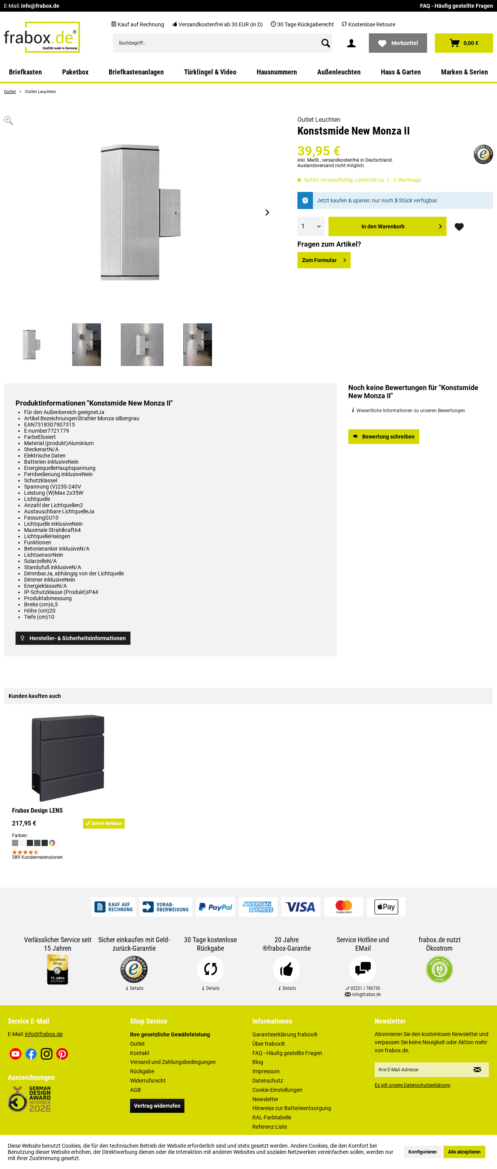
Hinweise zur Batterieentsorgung (291, 1108)
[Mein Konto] (351, 43)
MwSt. (313, 160)
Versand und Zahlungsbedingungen (173, 1062)
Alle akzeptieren (464, 1152)
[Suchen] (326, 43)
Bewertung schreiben (388, 436)
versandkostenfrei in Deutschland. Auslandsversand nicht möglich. (345, 162)
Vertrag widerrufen (157, 1106)
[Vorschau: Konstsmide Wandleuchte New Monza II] (31, 344)
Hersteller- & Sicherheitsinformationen (78, 638)
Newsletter (265, 1099)
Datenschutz (267, 1080)
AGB (135, 1090)
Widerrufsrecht (148, 1080)
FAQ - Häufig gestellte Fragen (456, 6)
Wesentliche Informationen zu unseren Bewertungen (410, 410)
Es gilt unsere (412, 1085)
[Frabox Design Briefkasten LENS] (68, 758)
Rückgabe (142, 1071)
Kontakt (139, 1053)
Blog (257, 1062)
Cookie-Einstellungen (277, 1090)
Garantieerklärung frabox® (285, 1034)
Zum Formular (319, 260)
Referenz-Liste (269, 1127)
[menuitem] (222, 43)
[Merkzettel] (460, 226)
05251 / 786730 (364, 988)
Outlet (137, 1044)
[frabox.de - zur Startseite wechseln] (42, 37)
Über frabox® (268, 1044)
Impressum (266, 1071)
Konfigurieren (422, 1152)
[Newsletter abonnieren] (477, 1069)
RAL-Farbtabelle (271, 1117)
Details (136, 988)
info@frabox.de (40, 6)
